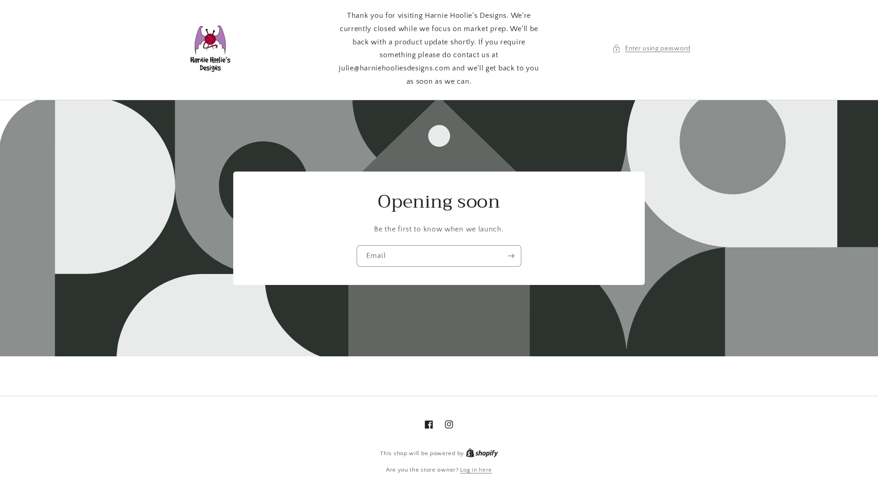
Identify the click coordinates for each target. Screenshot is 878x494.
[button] (651, 48)
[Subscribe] (511, 256)
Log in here (476, 470)
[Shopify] (482, 453)
